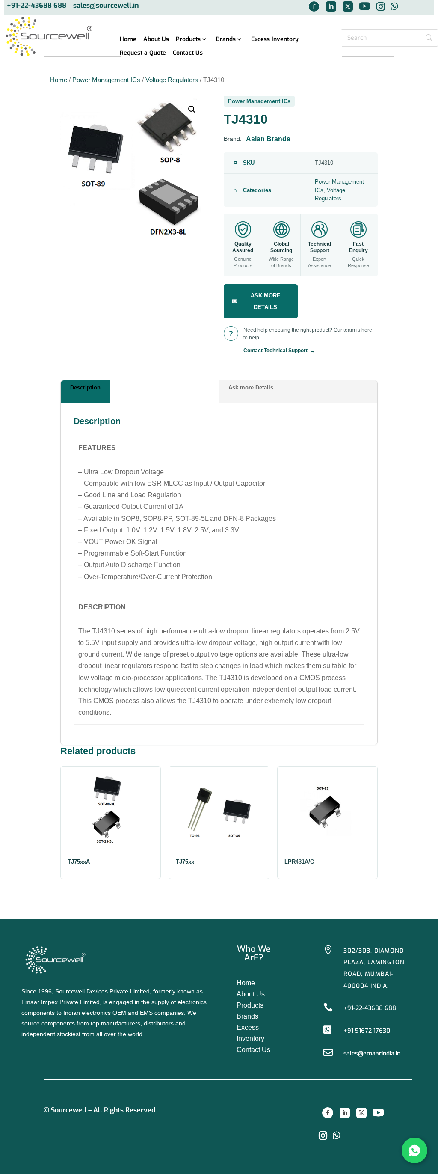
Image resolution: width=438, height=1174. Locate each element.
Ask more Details (250, 387)
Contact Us (188, 53)
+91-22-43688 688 (36, 6)
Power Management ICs (106, 80)
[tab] (140, 391)
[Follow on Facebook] (314, 6)
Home (128, 39)
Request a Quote (143, 53)
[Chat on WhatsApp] (414, 1150)
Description (85, 387)
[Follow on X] (348, 6)
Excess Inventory (275, 39)
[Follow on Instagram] (322, 1135)
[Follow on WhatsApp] (336, 1135)
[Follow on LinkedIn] (331, 6)
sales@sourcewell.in (106, 6)
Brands (226, 39)
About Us (156, 39)
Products (188, 39)
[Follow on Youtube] (378, 1112)
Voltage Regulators (171, 80)
